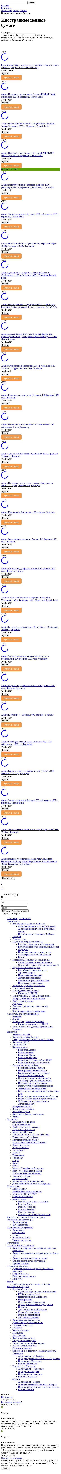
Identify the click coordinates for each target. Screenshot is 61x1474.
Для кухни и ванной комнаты (32, 1309)
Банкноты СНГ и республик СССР (35, 1060)
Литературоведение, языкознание (28, 998)
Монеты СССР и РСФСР (24, 1194)
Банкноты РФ (19, 1044)
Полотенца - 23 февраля (29, 1361)
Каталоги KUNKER (28, 993)
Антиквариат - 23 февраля (31, 1356)
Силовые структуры (22, 1325)
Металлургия (18, 1335)
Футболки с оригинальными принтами (37, 1291)
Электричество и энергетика (32, 1088)
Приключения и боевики (30, 975)
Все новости (7, 1397)
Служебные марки (21, 1124)
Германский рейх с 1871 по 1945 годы (30, 1134)
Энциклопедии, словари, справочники (31, 996)
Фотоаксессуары (20, 1225)
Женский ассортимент (29, 1312)
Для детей (17, 1003)
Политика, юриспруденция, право (34, 952)
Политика (17, 1327)
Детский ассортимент (28, 1317)
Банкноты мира (20, 1047)
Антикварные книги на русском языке (36, 926)
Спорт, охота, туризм (22, 988)
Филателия (12, 1119)
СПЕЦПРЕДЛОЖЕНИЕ (19, 918)
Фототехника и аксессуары (20, 1219)
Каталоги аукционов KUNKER (33, 1024)
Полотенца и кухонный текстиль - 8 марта (38, 1387)
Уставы (15, 1235)
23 (2, 888)
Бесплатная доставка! (11, 1402)
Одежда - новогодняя (28, 1371)
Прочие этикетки (20, 1263)
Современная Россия (22, 1196)
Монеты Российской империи (27, 1191)
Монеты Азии (25, 1204)
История (16, 936)
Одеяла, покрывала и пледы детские (35, 1304)
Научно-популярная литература (27, 941)
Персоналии (18, 1155)
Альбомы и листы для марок (26, 1127)
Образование (18, 1232)
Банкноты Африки (27, 1055)
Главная (5, 5)
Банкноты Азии (25, 1052)
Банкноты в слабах (21, 1034)
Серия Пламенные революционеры (35, 962)
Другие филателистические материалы (31, 1183)
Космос (16, 1152)
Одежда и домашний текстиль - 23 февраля (39, 1358)
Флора (15, 1165)
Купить (5, 73)
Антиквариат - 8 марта (29, 1382)
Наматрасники (25, 1299)
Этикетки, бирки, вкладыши (20, 1245)
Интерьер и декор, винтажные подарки (26, 1217)
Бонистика (6, 8)
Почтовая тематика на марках (26, 1173)
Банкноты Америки (27, 1057)
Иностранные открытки (24, 1276)
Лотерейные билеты (22, 1106)
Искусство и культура (22, 1001)
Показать (6, 911)
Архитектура (18, 1150)
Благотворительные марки (25, 1140)
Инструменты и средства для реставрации (32, 1026)
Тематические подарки (18, 1286)
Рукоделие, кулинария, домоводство (30, 1006)
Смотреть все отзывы (11, 1458)
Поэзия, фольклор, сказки (30, 983)
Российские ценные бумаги (31, 1068)
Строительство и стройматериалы (34, 1078)
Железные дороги (26, 1104)
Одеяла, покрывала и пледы (31, 1302)
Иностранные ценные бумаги (32, 1070)
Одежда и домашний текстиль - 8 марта (37, 1384)
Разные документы (21, 1240)
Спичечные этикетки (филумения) (29, 1261)
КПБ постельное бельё (29, 1294)
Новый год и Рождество (24, 1366)
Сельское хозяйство (21, 1348)
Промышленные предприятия (32, 1083)
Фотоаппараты (19, 1222)
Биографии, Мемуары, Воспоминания (30, 960)
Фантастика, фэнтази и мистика (33, 980)
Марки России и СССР (23, 1129)
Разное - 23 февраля (27, 1363)
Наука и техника (20, 1147)
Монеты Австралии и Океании (33, 1201)
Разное (21, 957)
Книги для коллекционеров (25, 990)
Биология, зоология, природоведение (36, 944)
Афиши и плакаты (21, 1237)
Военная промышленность (31, 1075)
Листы (15, 1019)
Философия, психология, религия (34, 954)
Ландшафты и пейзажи (23, 1122)
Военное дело (19, 939)
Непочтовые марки (21, 1176)
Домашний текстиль (22, 1289)
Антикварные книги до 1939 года (28, 923)
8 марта (16, 1379)
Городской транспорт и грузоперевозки (37, 1098)
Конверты (17, 1279)
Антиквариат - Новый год (31, 1369)
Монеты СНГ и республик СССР (34, 1214)
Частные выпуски (21, 1111)
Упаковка (17, 1029)
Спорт (15, 1160)
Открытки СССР (20, 1273)
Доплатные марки (21, 1145)
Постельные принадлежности (32, 1297)
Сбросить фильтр (19, 911)
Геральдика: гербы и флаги (25, 1137)
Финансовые (18, 1230)
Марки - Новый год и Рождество (28, 1168)
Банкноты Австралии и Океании (34, 1062)
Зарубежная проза (26, 972)
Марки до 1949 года (22, 1132)
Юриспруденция (20, 1330)
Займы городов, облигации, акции (35, 1080)
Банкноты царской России (25, 1037)
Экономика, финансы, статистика (28, 985)
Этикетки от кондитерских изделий (29, 1258)
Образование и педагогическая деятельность (34, 1351)
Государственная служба (24, 1340)
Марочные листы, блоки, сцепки (28, 1181)
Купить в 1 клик (11, 77)
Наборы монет (19, 1189)
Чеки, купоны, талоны (23, 1109)
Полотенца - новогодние (30, 1374)
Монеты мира (19, 1199)
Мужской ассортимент (29, 1315)
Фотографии (13, 1243)
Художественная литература (26, 967)
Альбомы (17, 1016)
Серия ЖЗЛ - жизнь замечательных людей (38, 965)
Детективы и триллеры (29, 978)
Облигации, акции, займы (14, 10)
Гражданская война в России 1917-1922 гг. (33, 1039)
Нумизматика (13, 1186)
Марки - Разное (19, 1178)
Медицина (23, 949)
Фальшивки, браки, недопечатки (28, 1114)
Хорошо (5, 1468)
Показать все (8, 878)
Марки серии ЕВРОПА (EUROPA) (29, 1142)
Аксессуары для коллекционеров (23, 1014)
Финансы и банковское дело (26, 1320)
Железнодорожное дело (23, 1338)
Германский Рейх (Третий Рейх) (33, 1073)
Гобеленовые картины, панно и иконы (31, 1284)
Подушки (22, 1307)
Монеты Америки (27, 1207)
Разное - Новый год (27, 1376)
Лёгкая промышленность (24, 1345)
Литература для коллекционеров (28, 1021)
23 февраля (17, 1353)
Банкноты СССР (20, 1042)
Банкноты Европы (27, 1050)
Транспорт (17, 1158)
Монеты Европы (26, 1212)
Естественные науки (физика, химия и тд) (38, 947)
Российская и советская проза (32, 970)
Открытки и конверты (17, 1266)
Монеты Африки (26, 1209)
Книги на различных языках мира (28, 1011)
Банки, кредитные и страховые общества (38, 1096)
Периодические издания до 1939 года (36, 934)
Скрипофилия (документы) (20, 1227)
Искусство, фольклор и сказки (27, 1171)
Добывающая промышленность (33, 1101)
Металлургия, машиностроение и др (35, 1086)
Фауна (15, 1163)
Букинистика (13, 921)
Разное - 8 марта (26, 1389)
